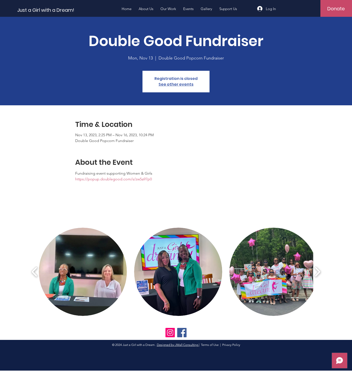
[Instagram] (170, 332)
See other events (176, 84)
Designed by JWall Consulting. (178, 345)
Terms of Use (210, 345)
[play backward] (34, 271)
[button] (83, 272)
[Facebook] (182, 332)
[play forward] (317, 271)
